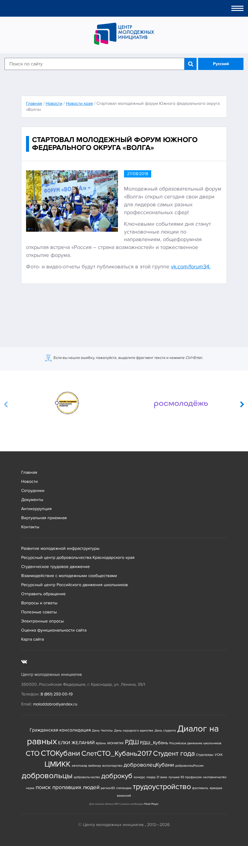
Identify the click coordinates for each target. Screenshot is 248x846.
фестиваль (200, 788)
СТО (33, 753)
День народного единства (133, 730)
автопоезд (79, 766)
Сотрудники (32, 490)
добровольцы (47, 776)
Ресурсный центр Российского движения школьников (74, 584)
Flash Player (151, 804)
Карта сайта (32, 639)
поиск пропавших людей (68, 787)
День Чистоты (102, 730)
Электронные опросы (42, 621)
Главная (29, 472)
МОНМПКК (115, 743)
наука (30, 788)
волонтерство (112, 766)
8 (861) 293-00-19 (57, 694)
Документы (32, 499)
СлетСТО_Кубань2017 (116, 753)
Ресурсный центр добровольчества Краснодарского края (78, 557)
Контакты (30, 526)
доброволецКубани (149, 764)
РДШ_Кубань (154, 743)
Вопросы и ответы (39, 602)
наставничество (215, 777)
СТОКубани (60, 753)
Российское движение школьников (195, 743)
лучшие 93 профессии (185, 777)
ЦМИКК (57, 764)
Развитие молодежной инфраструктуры (60, 548)
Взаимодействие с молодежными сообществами (69, 575)
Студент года (174, 753)
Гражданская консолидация (60, 730)
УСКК (219, 755)
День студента (165, 730)
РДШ (132, 742)
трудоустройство (162, 786)
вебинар (94, 766)
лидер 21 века (156, 777)
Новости (29, 481)
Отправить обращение (43, 593)
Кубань (101, 743)
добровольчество (87, 777)
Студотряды (205, 755)
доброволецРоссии (189, 766)
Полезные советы (39, 612)
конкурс (139, 777)
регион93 (108, 788)
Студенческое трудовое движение (55, 566)
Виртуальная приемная (44, 517)
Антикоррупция (36, 508)
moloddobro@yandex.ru (55, 704)
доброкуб (116, 775)
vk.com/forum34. (190, 266)
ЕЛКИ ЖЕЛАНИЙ (76, 743)
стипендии (124, 788)
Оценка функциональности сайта (53, 630)
